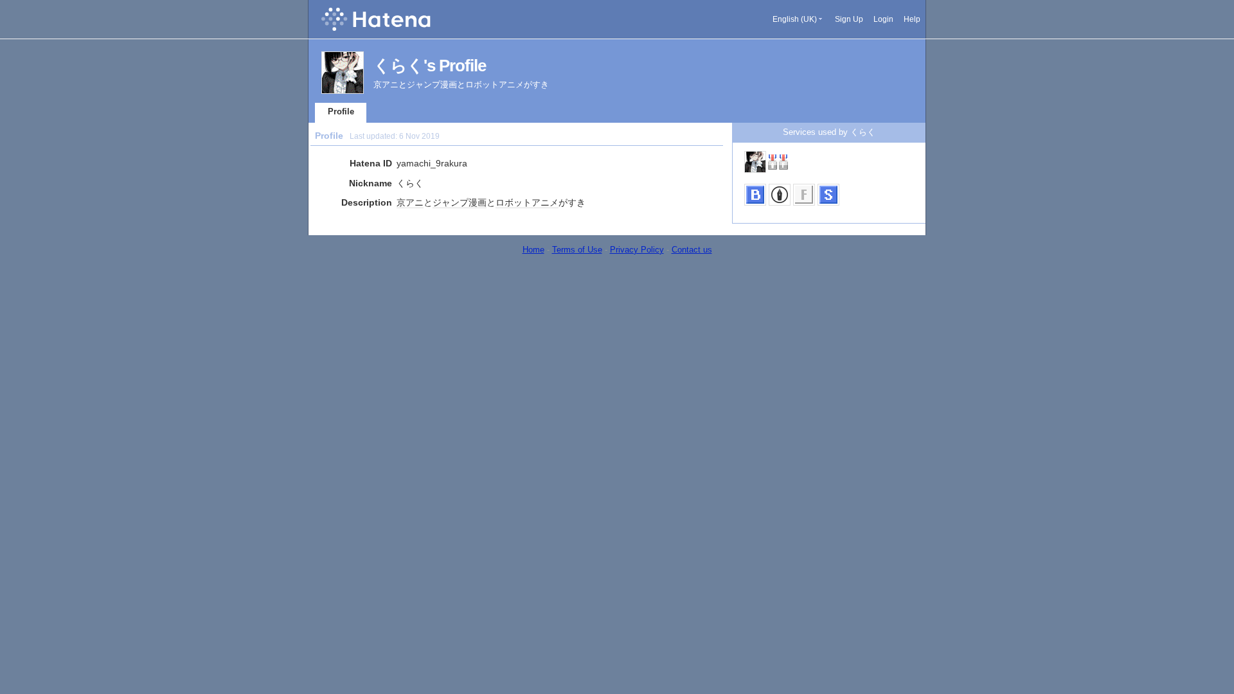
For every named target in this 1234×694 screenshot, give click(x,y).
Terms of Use (577, 249)
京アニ (410, 202)
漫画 (478, 202)
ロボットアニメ (527, 202)
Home (533, 249)
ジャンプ (451, 202)
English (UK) (795, 19)
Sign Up (849, 19)
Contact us (692, 249)
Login (883, 19)
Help (912, 19)
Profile (341, 111)
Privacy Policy (637, 249)
